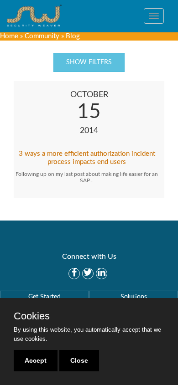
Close (79, 360)
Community (42, 36)
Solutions (133, 297)
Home (9, 36)
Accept (36, 360)
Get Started (44, 297)
